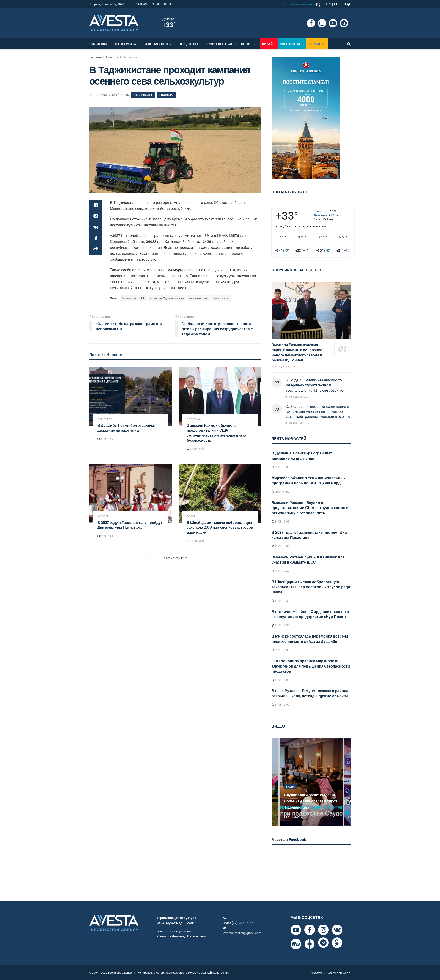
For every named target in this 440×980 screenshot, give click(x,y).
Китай (267, 43)
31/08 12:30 (281, 625)
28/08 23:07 (281, 491)
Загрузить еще (175, 558)
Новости (112, 57)
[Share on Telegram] (95, 216)
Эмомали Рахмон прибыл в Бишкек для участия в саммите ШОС (308, 559)
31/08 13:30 (197, 540)
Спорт (246, 43)
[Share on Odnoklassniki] (95, 238)
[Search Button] (349, 43)
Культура (103, 516)
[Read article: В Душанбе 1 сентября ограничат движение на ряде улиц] (130, 396)
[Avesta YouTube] (296, 930)
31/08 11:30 (281, 650)
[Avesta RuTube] (296, 944)
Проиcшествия (219, 43)
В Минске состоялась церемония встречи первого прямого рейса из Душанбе (310, 638)
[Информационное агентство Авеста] (113, 22)
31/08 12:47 (281, 571)
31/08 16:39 (107, 439)
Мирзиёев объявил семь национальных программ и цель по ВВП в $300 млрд (309, 480)
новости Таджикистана (167, 298)
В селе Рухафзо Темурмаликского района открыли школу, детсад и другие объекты (310, 693)
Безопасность (157, 43)
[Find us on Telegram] (344, 23)
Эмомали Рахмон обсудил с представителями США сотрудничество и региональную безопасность (216, 433)
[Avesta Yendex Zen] (309, 944)
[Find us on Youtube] (333, 23)
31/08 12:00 (281, 704)
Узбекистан (290, 43)
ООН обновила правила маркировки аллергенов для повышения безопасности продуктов (311, 666)
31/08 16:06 (197, 448)
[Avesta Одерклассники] (337, 942)
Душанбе (168, 19)
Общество (188, 43)
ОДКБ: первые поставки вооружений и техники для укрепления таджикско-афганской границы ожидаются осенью (317, 411)
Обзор (191, 516)
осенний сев (198, 298)
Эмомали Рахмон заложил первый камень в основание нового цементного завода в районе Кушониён (297, 352)
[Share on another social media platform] (95, 249)
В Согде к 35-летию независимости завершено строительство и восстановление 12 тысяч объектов (314, 385)
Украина (316, 43)
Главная (95, 57)
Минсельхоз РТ (133, 298)
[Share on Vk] (95, 227)
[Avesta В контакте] (337, 930)
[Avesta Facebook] (309, 930)
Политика (98, 43)
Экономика (125, 43)
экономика (221, 298)
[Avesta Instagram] (323, 930)
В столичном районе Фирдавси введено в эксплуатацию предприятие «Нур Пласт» (310, 614)
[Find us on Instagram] (322, 23)
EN (344, 4)
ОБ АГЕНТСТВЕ (162, 4)
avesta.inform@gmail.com (242, 933)
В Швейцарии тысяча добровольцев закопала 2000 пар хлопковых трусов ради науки (220, 527)
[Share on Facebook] (95, 205)
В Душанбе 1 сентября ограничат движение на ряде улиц (126, 428)
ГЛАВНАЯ (140, 4)
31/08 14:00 (107, 536)
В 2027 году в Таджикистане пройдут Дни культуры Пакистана (129, 525)
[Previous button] (275, 782)
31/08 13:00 (281, 680)
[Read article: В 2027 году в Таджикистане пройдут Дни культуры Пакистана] (130, 493)
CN (328, 4)
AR (336, 4)
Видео (290, 792)
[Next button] (348, 782)
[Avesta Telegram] (323, 942)
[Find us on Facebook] (311, 23)
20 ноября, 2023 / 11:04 (109, 94)
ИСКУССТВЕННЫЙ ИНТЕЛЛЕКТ (298, 4)
